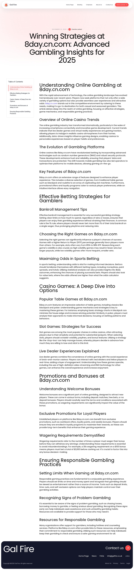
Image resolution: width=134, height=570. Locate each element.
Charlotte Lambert (77, 29)
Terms (122, 563)
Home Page (84, 556)
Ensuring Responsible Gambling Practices (20, 112)
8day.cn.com (51, 103)
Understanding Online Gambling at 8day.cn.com (21, 88)
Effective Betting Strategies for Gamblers (20, 94)
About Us (108, 563)
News (94, 556)
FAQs (102, 556)
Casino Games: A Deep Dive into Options (20, 100)
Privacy (115, 563)
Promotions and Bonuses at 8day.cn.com (19, 106)
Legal (128, 563)
